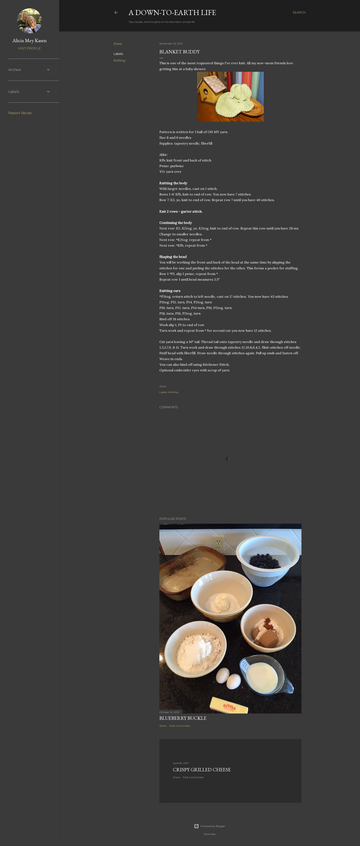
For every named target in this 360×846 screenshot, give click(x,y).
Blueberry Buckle (182, 718)
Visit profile (29, 48)
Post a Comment (179, 725)
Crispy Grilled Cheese (202, 769)
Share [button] (118, 44)
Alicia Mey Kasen (29, 40)
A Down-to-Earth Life (172, 12)
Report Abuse (20, 113)
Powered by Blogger (213, 826)
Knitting (119, 60)
